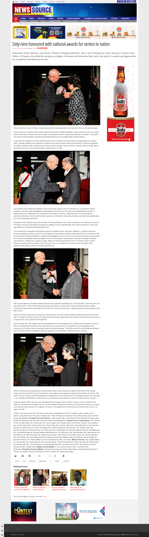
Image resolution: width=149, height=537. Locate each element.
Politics (41, 18)
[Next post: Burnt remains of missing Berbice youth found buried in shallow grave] (2, 530)
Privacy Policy (61, 2)
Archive (37, 2)
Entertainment (73, 18)
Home (16, 2)
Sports (60, 18)
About (23, 2)
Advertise (30, 2)
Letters (114, 18)
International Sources (70, 21)
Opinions (125, 18)
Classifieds (33, 21)
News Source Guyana (20, 48)
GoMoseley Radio (54, 21)
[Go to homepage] (2, 535)
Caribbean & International (95, 18)
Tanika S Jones (133, 535)
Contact (44, 2)
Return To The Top (17, 535)
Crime (51, 18)
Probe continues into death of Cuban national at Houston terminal (39, 24)
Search (52, 2)
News (31, 18)
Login (44, 496)
